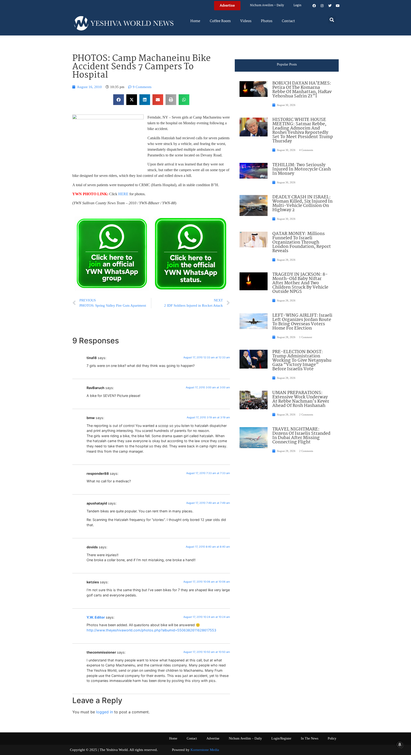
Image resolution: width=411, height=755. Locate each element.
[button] (332, 20)
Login (297, 5)
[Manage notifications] (400, 744)
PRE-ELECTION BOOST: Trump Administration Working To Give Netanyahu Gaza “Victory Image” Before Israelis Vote (301, 360)
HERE (123, 194)
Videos (245, 21)
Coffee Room (220, 21)
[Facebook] (314, 5)
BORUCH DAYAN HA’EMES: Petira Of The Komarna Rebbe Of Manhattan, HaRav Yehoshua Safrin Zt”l (302, 90)
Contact (288, 21)
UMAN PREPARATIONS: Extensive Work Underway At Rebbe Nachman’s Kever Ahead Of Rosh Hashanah (300, 399)
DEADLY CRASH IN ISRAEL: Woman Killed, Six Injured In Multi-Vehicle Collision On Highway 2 (302, 204)
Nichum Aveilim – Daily (267, 5)
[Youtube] (337, 5)
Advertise (212, 738)
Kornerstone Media (205, 750)
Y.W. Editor (96, 617)
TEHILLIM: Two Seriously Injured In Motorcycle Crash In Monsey (301, 169)
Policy (332, 738)
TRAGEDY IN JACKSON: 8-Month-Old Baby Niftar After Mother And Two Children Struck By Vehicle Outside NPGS (300, 283)
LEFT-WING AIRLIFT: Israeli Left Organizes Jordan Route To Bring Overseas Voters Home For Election (302, 322)
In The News (309, 738)
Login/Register (281, 738)
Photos (266, 21)
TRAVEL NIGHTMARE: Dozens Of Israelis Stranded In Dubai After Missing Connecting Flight (301, 436)
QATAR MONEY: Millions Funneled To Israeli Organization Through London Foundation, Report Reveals (301, 242)
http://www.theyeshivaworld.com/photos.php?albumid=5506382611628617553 (151, 630)
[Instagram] (322, 5)
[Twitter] (330, 5)
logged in (104, 712)
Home (195, 21)
